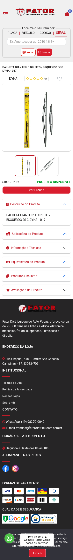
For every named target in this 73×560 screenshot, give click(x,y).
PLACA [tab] (12, 33)
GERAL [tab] (61, 33)
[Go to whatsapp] (9, 538)
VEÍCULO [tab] (28, 33)
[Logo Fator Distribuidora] (35, 11)
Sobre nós (9, 402)
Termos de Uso (12, 382)
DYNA (13, 79)
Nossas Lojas (11, 396)
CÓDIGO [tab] (45, 33)
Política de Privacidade (17, 389)
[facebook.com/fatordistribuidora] (5, 468)
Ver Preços (36, 190)
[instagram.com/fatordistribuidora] (15, 468)
